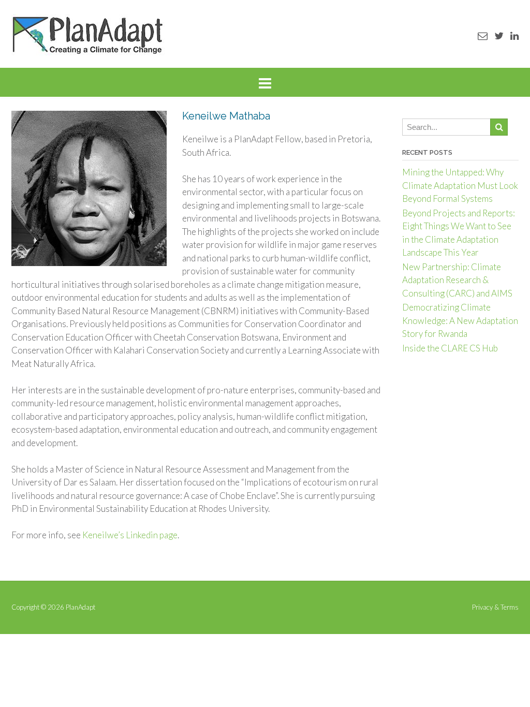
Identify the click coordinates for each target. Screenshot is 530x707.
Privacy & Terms (495, 607)
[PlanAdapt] (88, 35)
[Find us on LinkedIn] (514, 35)
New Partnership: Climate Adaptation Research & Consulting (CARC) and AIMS (457, 280)
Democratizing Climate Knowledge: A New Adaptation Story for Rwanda (460, 320)
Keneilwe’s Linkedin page (130, 534)
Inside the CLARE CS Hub (450, 348)
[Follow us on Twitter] (499, 35)
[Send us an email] (483, 35)
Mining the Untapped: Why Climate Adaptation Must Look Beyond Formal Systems (460, 185)
